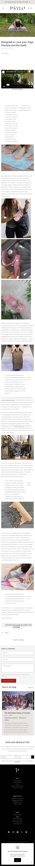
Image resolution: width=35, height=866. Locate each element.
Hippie (6, 720)
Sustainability (17, 818)
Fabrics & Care (17, 782)
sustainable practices (8, 400)
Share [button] (6, 53)
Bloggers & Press (17, 800)
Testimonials (17, 823)
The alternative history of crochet (17, 713)
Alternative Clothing (11, 717)
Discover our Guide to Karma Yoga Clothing (18, 626)
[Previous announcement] (3, 2)
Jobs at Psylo (17, 804)
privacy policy (18, 761)
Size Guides (17, 780)
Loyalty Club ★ (17, 787)
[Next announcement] (32, 2)
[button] (3, 8)
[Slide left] (14, 738)
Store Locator (17, 820)
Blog (17, 816)
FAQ (17, 784)
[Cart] (31, 8)
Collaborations (17, 802)
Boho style (22, 717)
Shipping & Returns (17, 786)
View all (30, 687)
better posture (19, 426)
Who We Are (17, 814)
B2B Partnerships (17, 798)
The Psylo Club (17, 821)
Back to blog (17, 640)
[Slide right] (21, 738)
